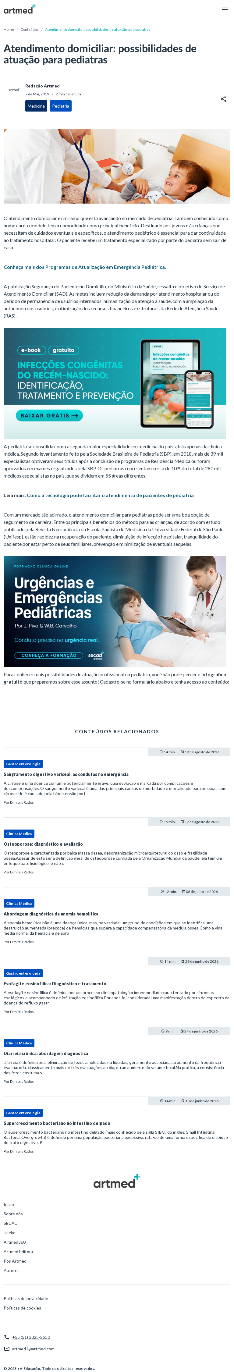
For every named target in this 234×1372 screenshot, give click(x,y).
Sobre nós (13, 1213)
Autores (12, 1270)
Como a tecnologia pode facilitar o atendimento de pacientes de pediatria (110, 495)
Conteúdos (29, 29)
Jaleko (10, 1232)
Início (9, 1204)
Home (9, 29)
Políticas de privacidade (26, 1298)
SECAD (11, 1223)
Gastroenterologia (23, 764)
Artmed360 (15, 1242)
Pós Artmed (15, 1261)
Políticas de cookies (22, 1307)
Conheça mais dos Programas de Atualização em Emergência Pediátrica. (85, 267)
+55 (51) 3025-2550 (31, 1337)
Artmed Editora (18, 1251)
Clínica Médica (19, 833)
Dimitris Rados (22, 802)
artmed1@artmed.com (33, 1348)
